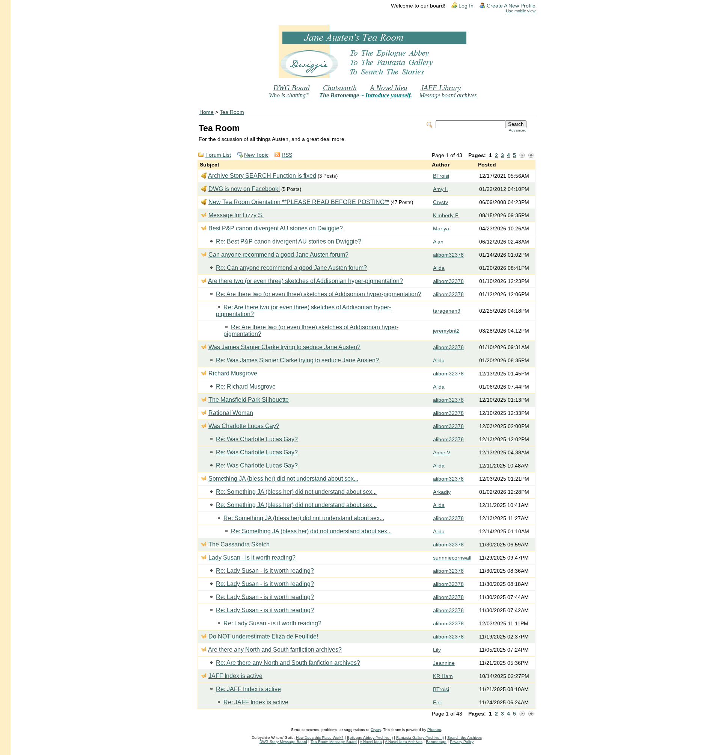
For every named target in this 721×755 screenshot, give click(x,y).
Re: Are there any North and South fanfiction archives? (288, 663)
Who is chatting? (289, 95)
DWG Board (291, 88)
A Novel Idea (388, 88)
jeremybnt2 (446, 331)
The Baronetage (339, 95)
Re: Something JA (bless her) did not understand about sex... (296, 492)
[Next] (522, 156)
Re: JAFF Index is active (248, 689)
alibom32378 (448, 255)
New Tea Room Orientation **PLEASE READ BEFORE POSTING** (298, 202)
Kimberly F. (446, 215)
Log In (466, 6)
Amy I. (440, 189)
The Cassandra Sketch (239, 544)
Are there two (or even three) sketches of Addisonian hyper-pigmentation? (305, 281)
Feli (437, 702)
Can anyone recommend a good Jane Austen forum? (278, 254)
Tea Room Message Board (334, 742)
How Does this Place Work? (320, 737)
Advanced (517, 130)
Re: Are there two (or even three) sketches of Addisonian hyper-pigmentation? (318, 294)
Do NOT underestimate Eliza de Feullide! (263, 636)
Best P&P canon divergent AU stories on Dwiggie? (275, 228)
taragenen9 (446, 311)
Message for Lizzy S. (236, 215)
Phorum (434, 730)
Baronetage (436, 742)
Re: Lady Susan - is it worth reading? (265, 570)
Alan (438, 242)
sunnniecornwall (452, 558)
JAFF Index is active (235, 676)
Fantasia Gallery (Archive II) (420, 737)
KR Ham (443, 676)
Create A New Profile (511, 6)
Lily (437, 650)
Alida (439, 268)
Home (206, 112)
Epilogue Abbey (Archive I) (370, 737)
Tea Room (232, 112)
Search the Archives (464, 737)
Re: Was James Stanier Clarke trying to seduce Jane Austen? (297, 360)
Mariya (441, 228)
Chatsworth (340, 88)
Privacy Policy (462, 742)
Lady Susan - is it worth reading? (252, 557)
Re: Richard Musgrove (246, 386)
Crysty (440, 202)
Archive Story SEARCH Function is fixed (262, 175)
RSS (287, 155)
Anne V (441, 452)
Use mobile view (520, 11)
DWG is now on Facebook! (244, 189)
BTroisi (441, 176)
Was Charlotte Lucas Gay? (243, 426)
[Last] (531, 156)
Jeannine (444, 663)
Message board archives (448, 95)
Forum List (218, 155)
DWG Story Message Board (283, 742)
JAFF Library (441, 88)
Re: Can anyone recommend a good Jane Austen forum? (291, 268)
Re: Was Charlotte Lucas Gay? (257, 439)
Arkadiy (442, 492)
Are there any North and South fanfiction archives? (275, 649)
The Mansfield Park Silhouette (248, 399)
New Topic (256, 155)
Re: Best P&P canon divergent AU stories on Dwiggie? (288, 241)
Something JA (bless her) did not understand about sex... (283, 478)
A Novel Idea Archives (403, 742)
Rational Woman (230, 413)
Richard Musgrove (232, 373)
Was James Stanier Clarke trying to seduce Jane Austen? (284, 347)
